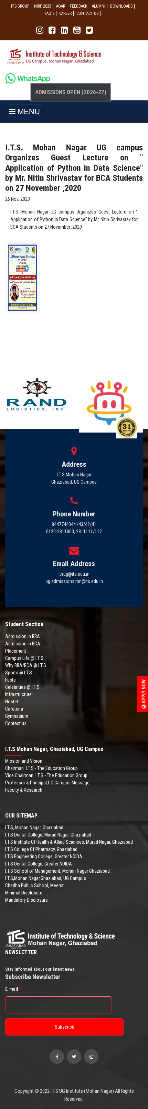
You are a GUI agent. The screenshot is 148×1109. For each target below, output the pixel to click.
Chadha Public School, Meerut (34, 885)
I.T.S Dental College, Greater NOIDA (38, 864)
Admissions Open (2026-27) (70, 92)
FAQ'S (49, 13)
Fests (10, 680)
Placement (15, 651)
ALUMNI (98, 6)
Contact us (16, 723)
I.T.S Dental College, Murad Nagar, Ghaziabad (48, 835)
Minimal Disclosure (23, 892)
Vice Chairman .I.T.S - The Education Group (46, 775)
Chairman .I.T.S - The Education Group (41, 768)
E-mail (13, 989)
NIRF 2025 (42, 6)
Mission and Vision (23, 761)
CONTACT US (87, 13)
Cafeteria (14, 709)
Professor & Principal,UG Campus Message (47, 782)
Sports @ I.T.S (18, 672)
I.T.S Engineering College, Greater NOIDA (43, 856)
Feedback (78, 6)
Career (65, 13)
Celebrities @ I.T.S (22, 687)
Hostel (11, 701)
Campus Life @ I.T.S (24, 658)
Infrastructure (18, 694)
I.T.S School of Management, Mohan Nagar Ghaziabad (57, 871)
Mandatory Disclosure (26, 900)
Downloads (121, 6)
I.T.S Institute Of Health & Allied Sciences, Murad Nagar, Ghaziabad (69, 842)
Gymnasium (16, 716)
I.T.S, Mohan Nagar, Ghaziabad (34, 827)
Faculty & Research (23, 790)
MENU (27, 111)
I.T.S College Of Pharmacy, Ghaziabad (41, 849)
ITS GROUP (20, 6)
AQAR (60, 6)
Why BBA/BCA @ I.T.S (25, 665)
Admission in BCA (22, 643)
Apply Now (144, 691)
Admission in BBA (22, 636)
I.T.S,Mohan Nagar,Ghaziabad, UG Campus (45, 878)
